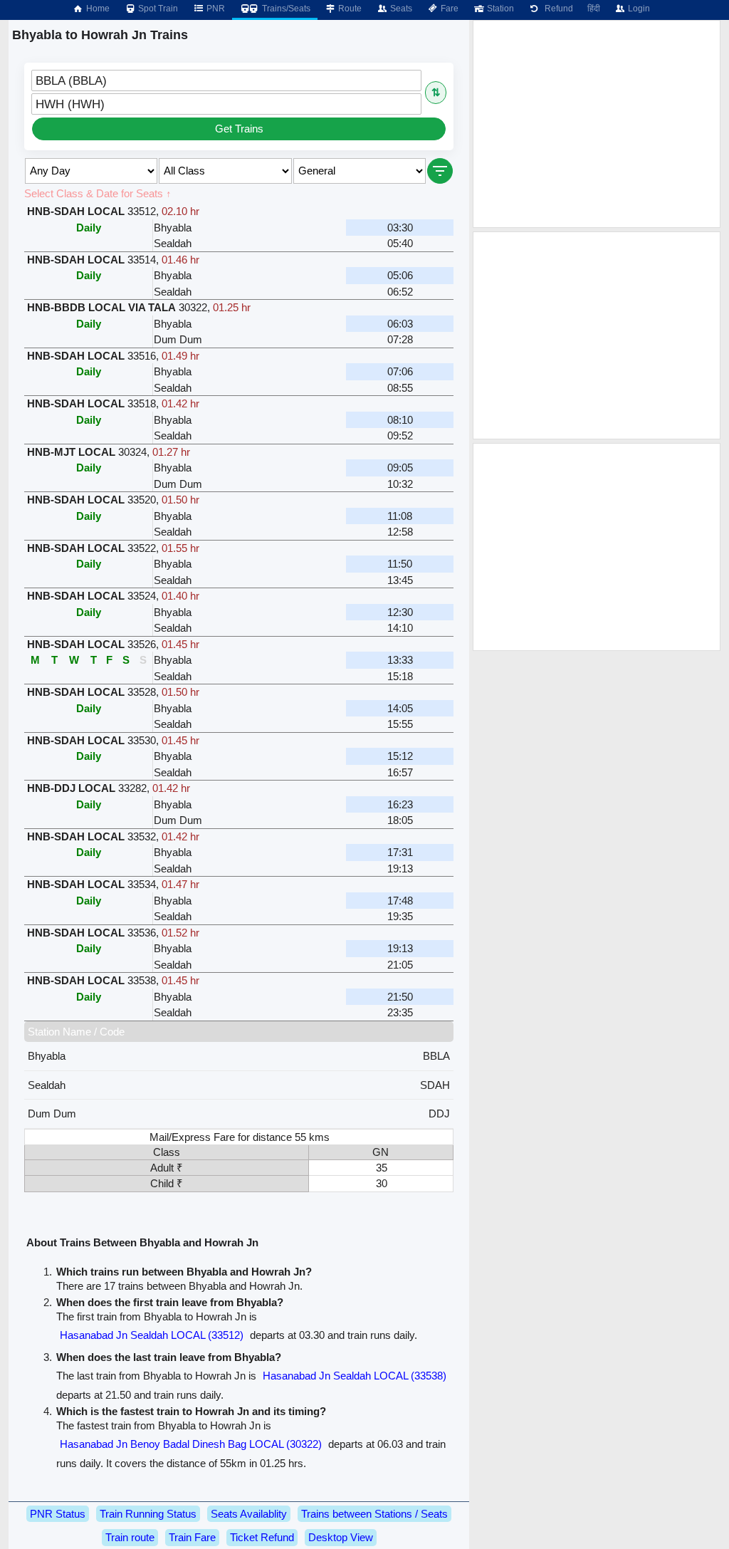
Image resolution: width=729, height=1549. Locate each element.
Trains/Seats (285, 9)
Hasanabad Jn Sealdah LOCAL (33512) (151, 1335)
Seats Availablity (249, 1514)
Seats (400, 9)
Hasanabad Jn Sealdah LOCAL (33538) (354, 1376)
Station (499, 9)
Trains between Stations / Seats (374, 1514)
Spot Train (157, 9)
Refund (556, 9)
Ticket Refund (262, 1537)
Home (97, 9)
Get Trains (239, 128)
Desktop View (340, 1537)
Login (638, 9)
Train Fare (192, 1537)
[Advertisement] (596, 124)
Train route (129, 1537)
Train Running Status (148, 1514)
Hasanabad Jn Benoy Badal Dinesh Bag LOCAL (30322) (191, 1444)
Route (349, 9)
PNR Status (57, 1514)
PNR (214, 9)
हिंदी (593, 9)
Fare (448, 9)
